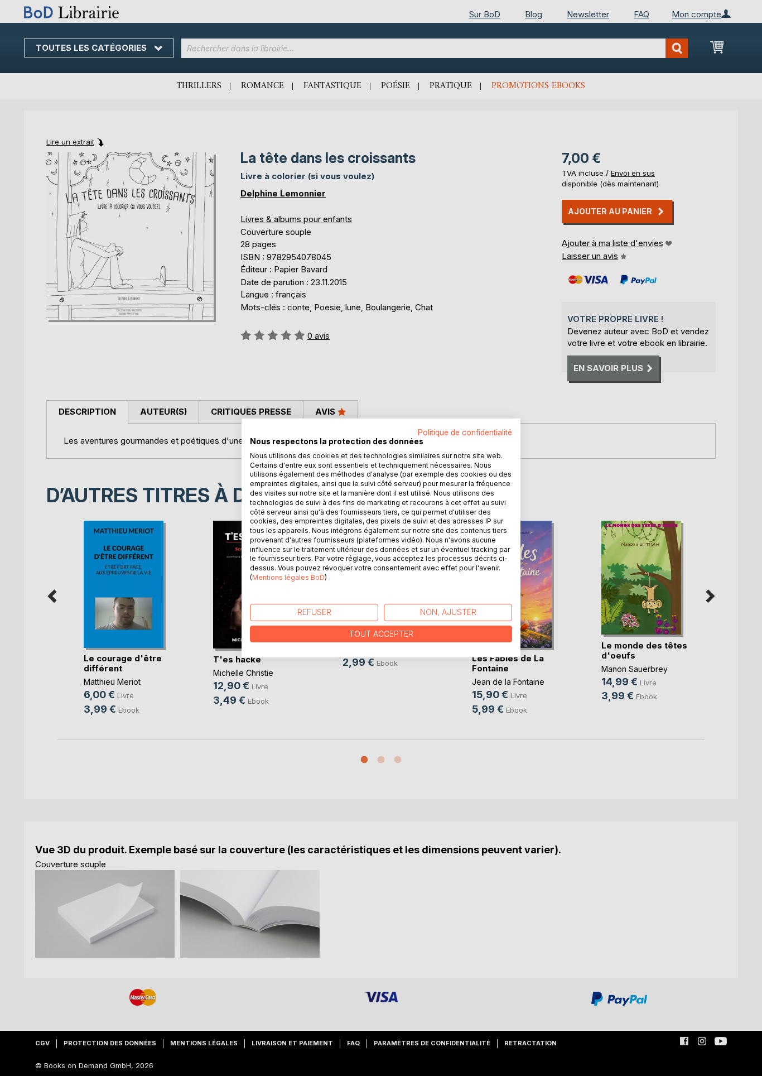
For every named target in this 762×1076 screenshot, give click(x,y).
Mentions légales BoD (288, 577)
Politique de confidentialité (465, 432)
